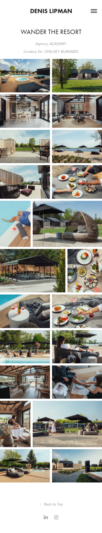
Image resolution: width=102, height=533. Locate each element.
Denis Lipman (51, 11)
